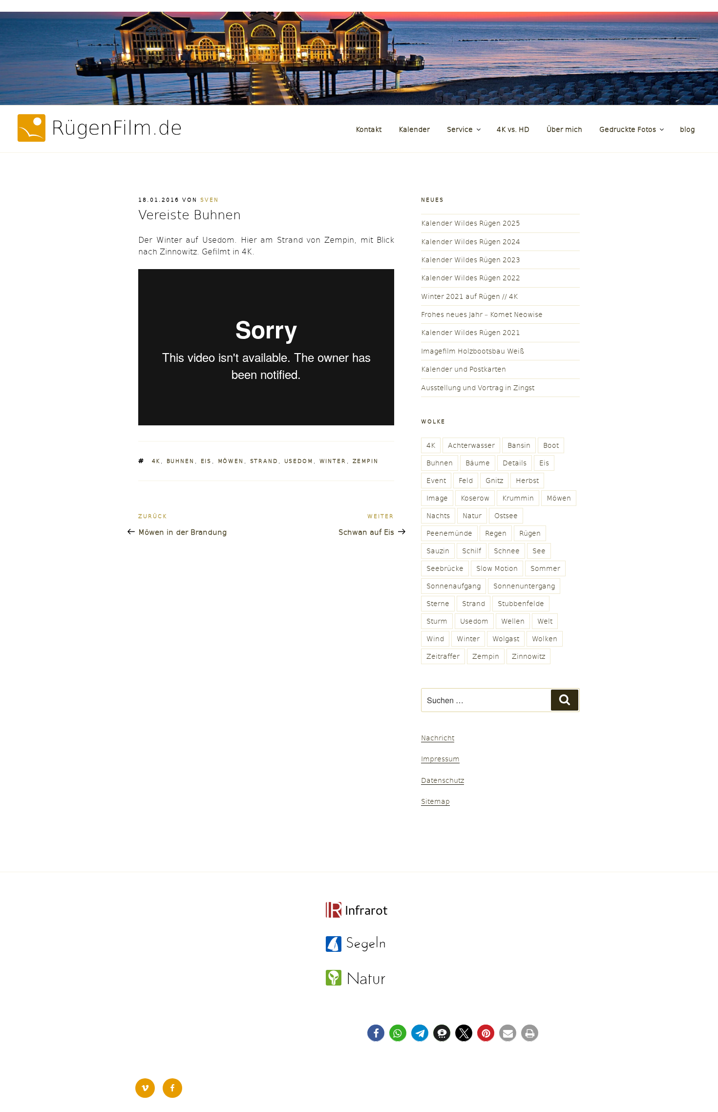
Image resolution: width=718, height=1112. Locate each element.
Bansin (518, 445)
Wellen (513, 621)
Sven (209, 199)
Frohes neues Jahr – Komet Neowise (482, 314)
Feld (466, 480)
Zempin (366, 460)
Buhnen (181, 460)
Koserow (475, 498)
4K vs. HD (513, 129)
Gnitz (494, 480)
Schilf (471, 550)
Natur (472, 515)
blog (687, 129)
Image (437, 498)
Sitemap (435, 801)
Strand (264, 460)
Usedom (299, 460)
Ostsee (506, 515)
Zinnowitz (528, 656)
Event (436, 480)
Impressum (440, 758)
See (539, 550)
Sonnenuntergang (524, 585)
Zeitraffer (443, 656)
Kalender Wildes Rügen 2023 (470, 259)
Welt (544, 621)
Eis (206, 460)
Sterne (437, 603)
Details (515, 462)
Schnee (507, 550)
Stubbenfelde (521, 603)
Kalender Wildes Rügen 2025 (470, 223)
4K (156, 460)
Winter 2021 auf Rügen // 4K (469, 296)
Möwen (231, 460)
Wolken (544, 638)
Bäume (477, 462)
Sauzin (437, 550)
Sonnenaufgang (453, 585)
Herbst (527, 480)
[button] (375, 1033)
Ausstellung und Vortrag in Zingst (477, 387)
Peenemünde (449, 533)
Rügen (530, 533)
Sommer (545, 568)
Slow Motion (497, 568)
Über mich (564, 129)
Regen (496, 533)
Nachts (438, 515)
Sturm (436, 621)
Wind (435, 638)
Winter (333, 460)
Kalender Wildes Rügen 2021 (470, 332)
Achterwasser (471, 445)
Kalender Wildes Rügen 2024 (470, 241)
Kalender (414, 129)
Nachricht (437, 737)
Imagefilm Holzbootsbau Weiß (472, 351)
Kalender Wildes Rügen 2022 (470, 277)
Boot (551, 445)
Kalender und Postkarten (463, 369)
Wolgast (505, 638)
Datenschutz (442, 780)
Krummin (518, 498)
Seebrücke (445, 568)
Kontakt (368, 129)
